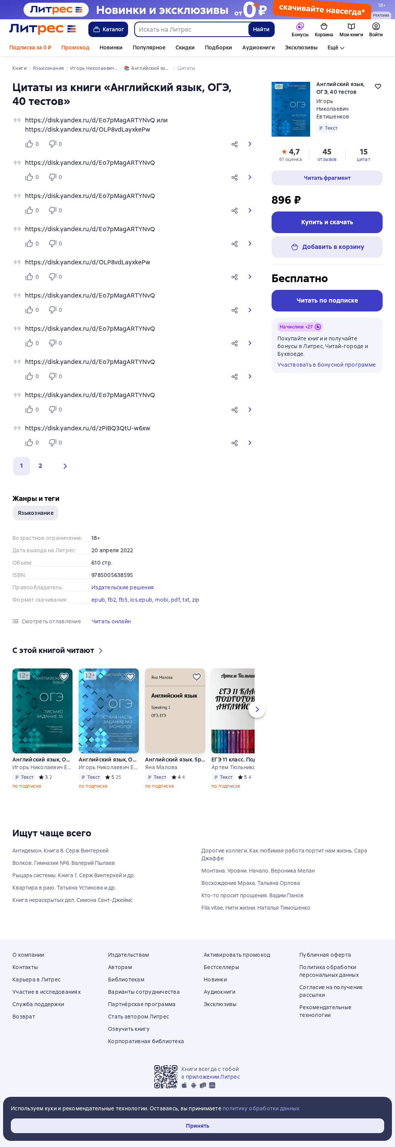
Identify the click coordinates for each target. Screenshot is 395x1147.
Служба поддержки (38, 1004)
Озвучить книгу (129, 1028)
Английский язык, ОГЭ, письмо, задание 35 (42, 759)
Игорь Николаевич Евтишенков (332, 109)
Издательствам (128, 954)
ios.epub (141, 599)
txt (185, 599)
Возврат (23, 1016)
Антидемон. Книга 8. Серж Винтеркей (60, 850)
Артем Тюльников (235, 767)
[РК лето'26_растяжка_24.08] (197, 9)
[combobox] (191, 29)
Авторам (120, 967)
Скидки (185, 47)
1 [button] (21, 466)
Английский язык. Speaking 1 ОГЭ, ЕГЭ (175, 759)
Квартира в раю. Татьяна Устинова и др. (64, 887)
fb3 (123, 599)
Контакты (25, 967)
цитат (363, 159)
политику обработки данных (261, 1108)
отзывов (327, 159)
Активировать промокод (237, 954)
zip (196, 599)
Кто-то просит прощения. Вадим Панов (252, 895)
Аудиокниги (258, 47)
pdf (175, 599)
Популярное (149, 47)
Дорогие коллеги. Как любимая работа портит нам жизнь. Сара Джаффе (284, 854)
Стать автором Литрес (138, 1016)
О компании (28, 954)
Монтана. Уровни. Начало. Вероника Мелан (258, 870)
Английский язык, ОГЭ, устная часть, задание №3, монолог (109, 759)
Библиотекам (126, 979)
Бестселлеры (221, 967)
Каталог (113, 29)
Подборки (218, 47)
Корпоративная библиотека (146, 1041)
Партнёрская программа (142, 1004)
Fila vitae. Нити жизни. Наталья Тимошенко (256, 907)
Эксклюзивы (301, 47)
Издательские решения (122, 587)
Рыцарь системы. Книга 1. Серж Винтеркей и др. (73, 875)
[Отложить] (64, 677)
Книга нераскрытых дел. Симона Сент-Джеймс (72, 900)
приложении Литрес (213, 1076)
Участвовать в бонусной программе (326, 364)
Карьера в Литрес (36, 979)
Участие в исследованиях (46, 991)
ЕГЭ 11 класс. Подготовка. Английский (241, 759)
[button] (236, 144)
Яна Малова (161, 767)
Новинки (111, 47)
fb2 (112, 599)
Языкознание (36, 512)
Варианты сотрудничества (144, 991)
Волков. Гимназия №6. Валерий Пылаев (63, 862)
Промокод (75, 47)
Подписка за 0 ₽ (30, 47)
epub (98, 599)
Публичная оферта (325, 954)
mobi (162, 599)
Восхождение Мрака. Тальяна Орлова (250, 883)
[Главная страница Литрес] (42, 29)
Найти (261, 29)
